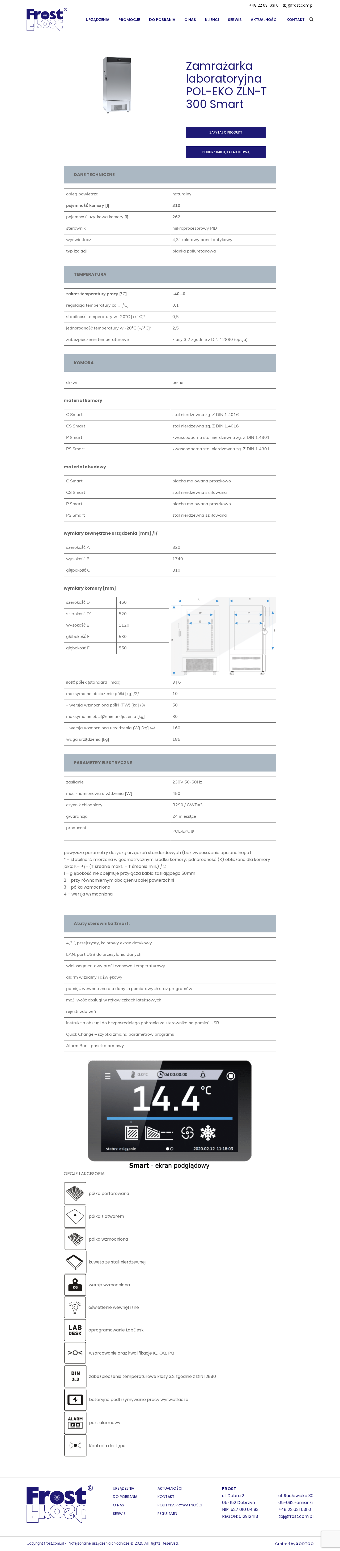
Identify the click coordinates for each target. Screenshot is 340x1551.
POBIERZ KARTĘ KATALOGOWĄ (225, 152)
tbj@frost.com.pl (298, 5)
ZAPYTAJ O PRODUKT (225, 132)
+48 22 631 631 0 (264, 5)
